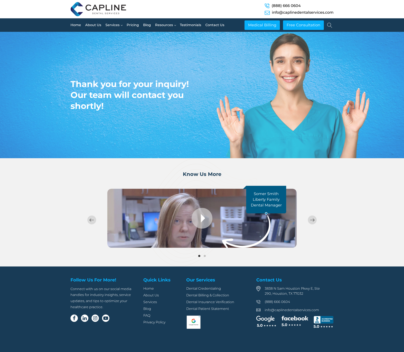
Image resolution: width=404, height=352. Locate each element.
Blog (147, 25)
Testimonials (190, 25)
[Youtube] (105, 318)
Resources (164, 25)
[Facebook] (74, 318)
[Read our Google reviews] (266, 322)
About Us (93, 25)
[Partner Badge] (193, 328)
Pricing (133, 25)
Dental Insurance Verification (210, 302)
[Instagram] (95, 318)
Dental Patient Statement (207, 309)
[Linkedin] (84, 318)
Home (75, 25)
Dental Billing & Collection (207, 295)
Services (112, 25)
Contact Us (214, 25)
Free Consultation (303, 25)
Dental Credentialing (203, 288)
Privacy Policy (154, 322)
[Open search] (330, 25)
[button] (91, 219)
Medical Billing (262, 25)
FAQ (146, 315)
